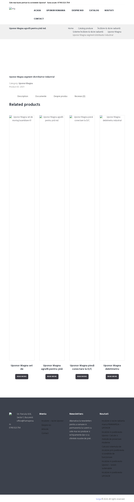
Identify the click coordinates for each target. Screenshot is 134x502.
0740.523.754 (15, 428)
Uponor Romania (55, 10)
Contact (39, 19)
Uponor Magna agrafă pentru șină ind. (27, 28)
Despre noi (78, 10)
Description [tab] (22, 96)
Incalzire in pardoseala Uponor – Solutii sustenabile (112, 465)
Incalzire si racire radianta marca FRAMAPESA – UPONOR (113, 424)
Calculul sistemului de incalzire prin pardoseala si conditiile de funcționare (113, 452)
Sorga (98, 499)
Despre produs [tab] (60, 96)
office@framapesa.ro (21, 422)
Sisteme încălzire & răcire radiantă (88, 32)
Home (71, 28)
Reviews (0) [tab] (80, 96)
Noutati (109, 10)
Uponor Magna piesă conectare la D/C (82, 367)
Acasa (37, 10)
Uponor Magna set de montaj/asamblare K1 (21, 369)
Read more (21, 376)
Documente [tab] (40, 96)
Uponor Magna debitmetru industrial (112, 369)
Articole (45, 429)
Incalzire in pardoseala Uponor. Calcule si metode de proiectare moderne (112, 437)
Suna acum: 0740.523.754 (58, 2)
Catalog (94, 10)
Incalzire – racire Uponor (52, 421)
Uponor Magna (114, 32)
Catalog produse (85, 28)
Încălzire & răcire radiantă (109, 28)
